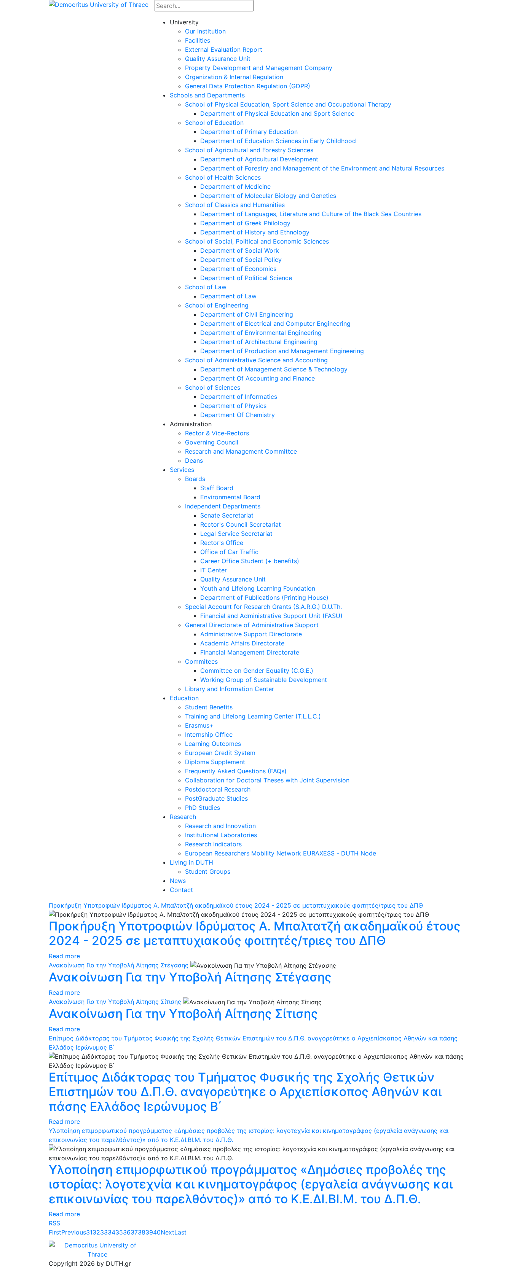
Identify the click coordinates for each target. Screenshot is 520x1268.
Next (167, 1232)
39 (149, 1232)
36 (127, 1232)
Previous (73, 1232)
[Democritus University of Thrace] (98, 4)
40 (157, 1232)
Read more (64, 956)
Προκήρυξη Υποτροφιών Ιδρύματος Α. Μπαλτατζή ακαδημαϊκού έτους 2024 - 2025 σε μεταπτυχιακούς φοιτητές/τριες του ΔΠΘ (236, 905)
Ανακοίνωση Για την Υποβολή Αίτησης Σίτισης (115, 1001)
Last (180, 1232)
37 (134, 1232)
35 (119, 1232)
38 (141, 1232)
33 (104, 1232)
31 (89, 1232)
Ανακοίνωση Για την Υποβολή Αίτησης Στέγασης (118, 965)
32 (96, 1232)
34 (111, 1232)
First (55, 1232)
